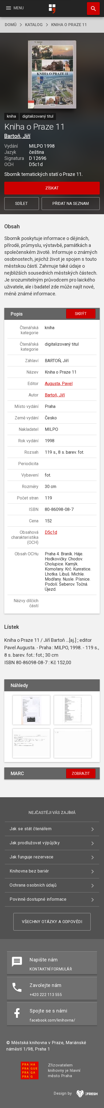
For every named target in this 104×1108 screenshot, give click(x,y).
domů (11, 24)
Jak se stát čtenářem (30, 828)
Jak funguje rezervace (32, 856)
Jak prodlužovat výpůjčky (35, 842)
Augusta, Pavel (59, 383)
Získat (52, 188)
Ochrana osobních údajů (33, 885)
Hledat (91, 8)
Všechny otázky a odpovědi (52, 921)
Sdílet (21, 203)
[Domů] (52, 9)
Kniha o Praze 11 (69, 24)
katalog (34, 24)
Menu (14, 8)
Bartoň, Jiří (17, 136)
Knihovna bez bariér (29, 871)
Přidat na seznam (71, 203)
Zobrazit (81, 773)
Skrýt (81, 314)
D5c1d (51, 532)
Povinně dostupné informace (38, 899)
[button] (52, 75)
